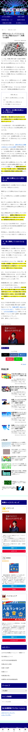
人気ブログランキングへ (8, 712)
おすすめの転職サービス (10, 311)
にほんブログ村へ (6, 715)
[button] (25, 702)
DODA (14, 589)
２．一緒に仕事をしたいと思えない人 (12, 102)
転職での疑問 (6, 348)
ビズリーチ (14, 551)
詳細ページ (14, 547)
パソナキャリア (14, 640)
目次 (12, 94)
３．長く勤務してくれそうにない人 (12, 104)
